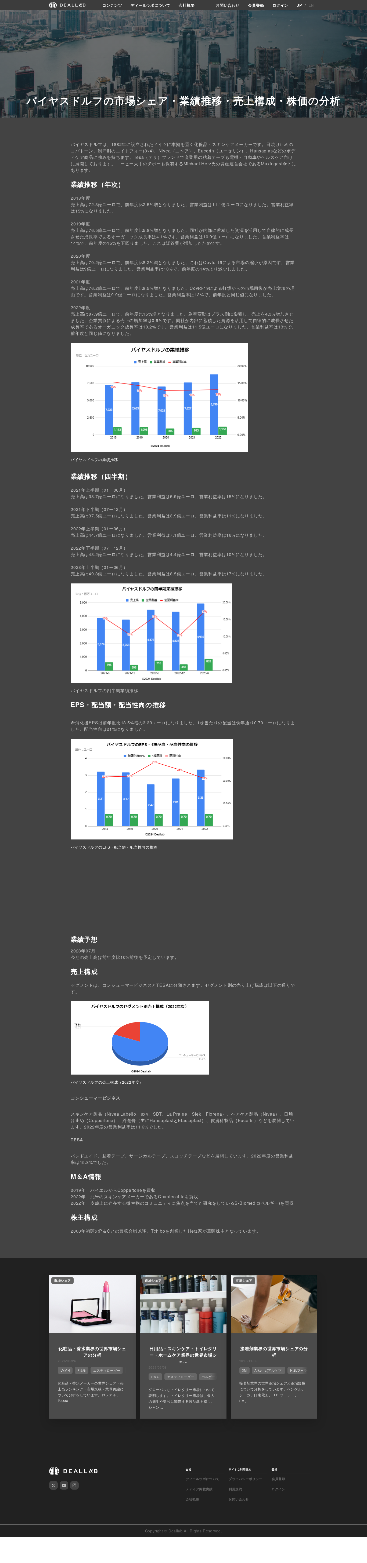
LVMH (65, 1370)
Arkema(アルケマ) (268, 1370)
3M (244, 1370)
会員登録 (256, 5)
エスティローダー (106, 1370)
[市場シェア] (92, 1331)
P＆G (81, 1370)
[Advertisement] (183, 897)
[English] (10, 16)
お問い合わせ (227, 5)
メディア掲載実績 (199, 1489)
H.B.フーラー (300, 1370)
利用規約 (235, 1489)
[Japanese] (19, 16)
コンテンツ (112, 5)
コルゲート (210, 1376)
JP (299, 5)
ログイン (280, 5)
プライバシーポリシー (245, 1478)
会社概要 (187, 5)
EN (311, 5)
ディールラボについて (150, 5)
